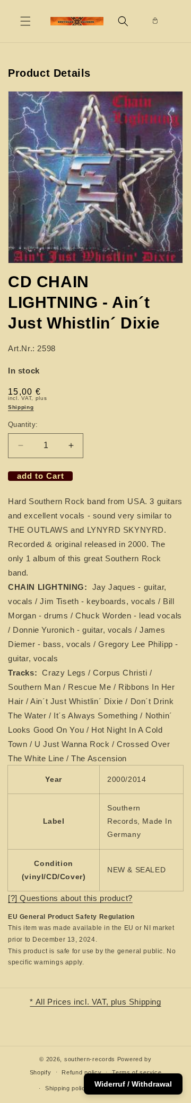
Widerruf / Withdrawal (133, 1084)
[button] (25, 21)
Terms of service (136, 1072)
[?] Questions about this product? (70, 898)
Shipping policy (67, 1088)
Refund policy (81, 1072)
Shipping (21, 407)
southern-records (89, 1059)
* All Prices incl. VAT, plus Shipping (95, 1001)
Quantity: (23, 425)
